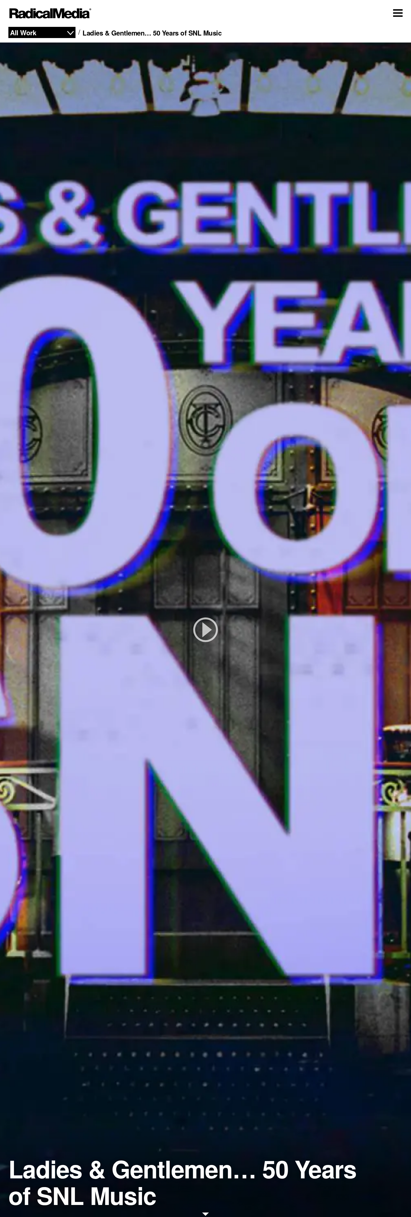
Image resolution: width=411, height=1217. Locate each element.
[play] (205, 630)
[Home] (50, 13)
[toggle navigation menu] (398, 13)
